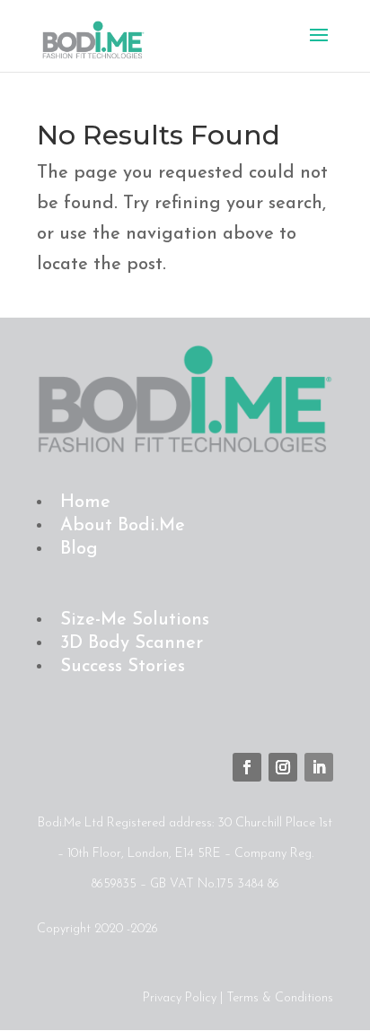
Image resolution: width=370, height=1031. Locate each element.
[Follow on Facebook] (247, 767)
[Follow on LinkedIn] (318, 767)
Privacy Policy (179, 998)
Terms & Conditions (279, 998)
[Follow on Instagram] (283, 767)
